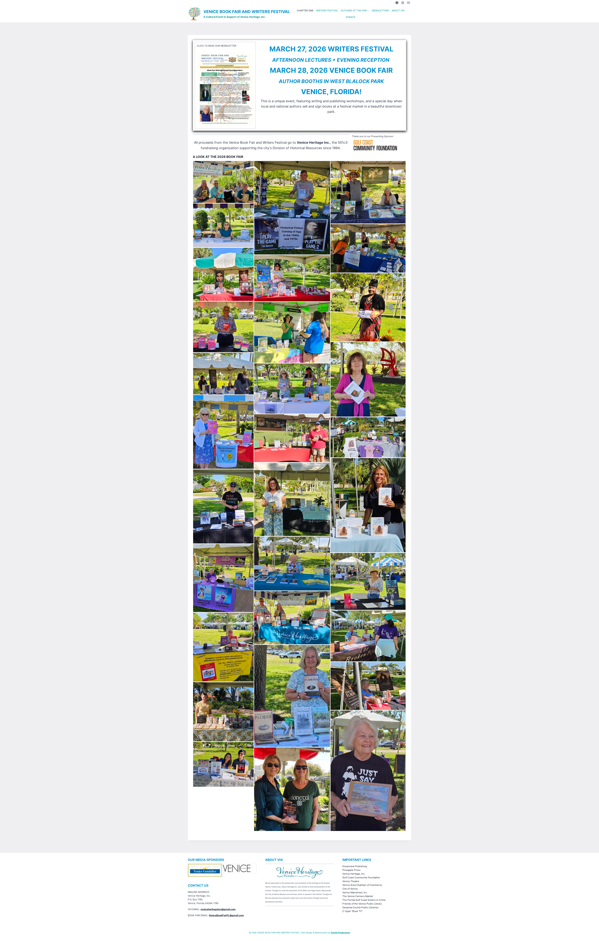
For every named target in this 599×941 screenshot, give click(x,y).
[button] (223, 182)
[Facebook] (397, 2)
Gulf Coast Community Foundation (361, 877)
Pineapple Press (351, 870)
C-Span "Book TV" (352, 911)
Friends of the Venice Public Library (362, 903)
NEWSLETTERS (380, 10)
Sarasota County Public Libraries (360, 907)
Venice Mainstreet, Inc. (355, 892)
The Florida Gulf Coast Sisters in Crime (364, 899)
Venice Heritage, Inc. (353, 873)
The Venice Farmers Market (357, 896)
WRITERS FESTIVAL (327, 10)
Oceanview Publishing (354, 866)
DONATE (350, 17)
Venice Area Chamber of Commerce (362, 884)
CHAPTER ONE (305, 10)
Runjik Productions (340, 932)
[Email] (408, 2)
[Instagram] (402, 2)
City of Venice (350, 888)
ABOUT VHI (398, 10)
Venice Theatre (350, 881)
